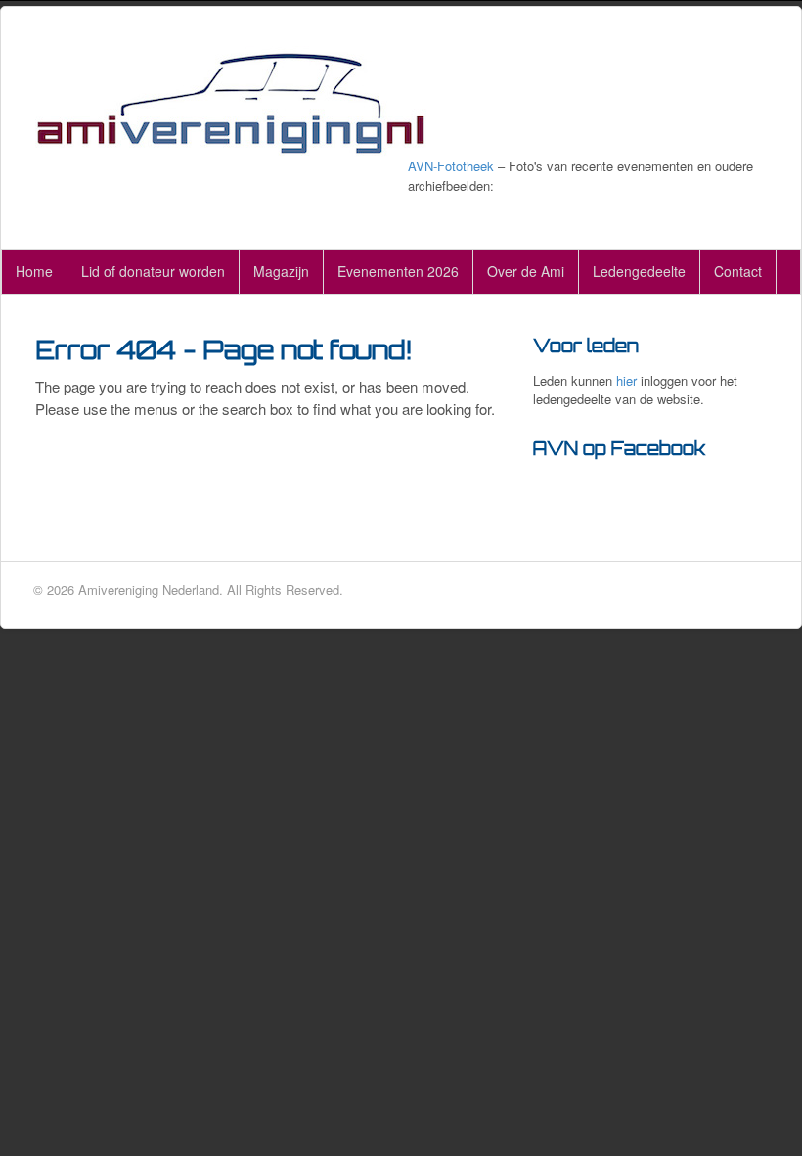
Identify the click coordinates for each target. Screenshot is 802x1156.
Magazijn (281, 271)
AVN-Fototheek (451, 166)
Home (34, 271)
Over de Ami (525, 271)
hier (626, 380)
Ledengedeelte (639, 271)
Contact (738, 271)
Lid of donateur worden (153, 271)
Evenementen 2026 (398, 271)
